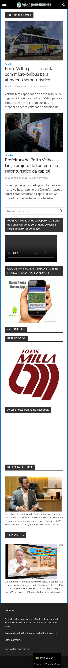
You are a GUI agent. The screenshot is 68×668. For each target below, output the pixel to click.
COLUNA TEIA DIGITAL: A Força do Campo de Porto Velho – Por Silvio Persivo (61, 546)
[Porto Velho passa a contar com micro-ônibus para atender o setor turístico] (34, 41)
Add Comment (40, 86)
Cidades (9, 64)
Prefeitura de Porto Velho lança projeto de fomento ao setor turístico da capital (31, 166)
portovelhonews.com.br (17, 648)
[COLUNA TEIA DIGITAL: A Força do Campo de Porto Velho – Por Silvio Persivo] (31, 561)
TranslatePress (53, 664)
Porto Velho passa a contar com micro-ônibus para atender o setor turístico (30, 74)
